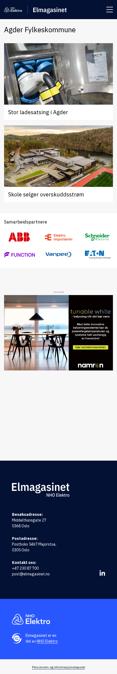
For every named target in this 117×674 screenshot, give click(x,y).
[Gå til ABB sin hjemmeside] (19, 237)
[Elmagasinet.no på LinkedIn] (102, 573)
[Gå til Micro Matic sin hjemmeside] (19, 254)
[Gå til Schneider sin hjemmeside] (97, 237)
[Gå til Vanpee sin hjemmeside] (58, 254)
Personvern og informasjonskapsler (58, 667)
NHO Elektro (47, 641)
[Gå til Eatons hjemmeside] (97, 254)
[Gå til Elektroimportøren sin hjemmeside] (58, 237)
